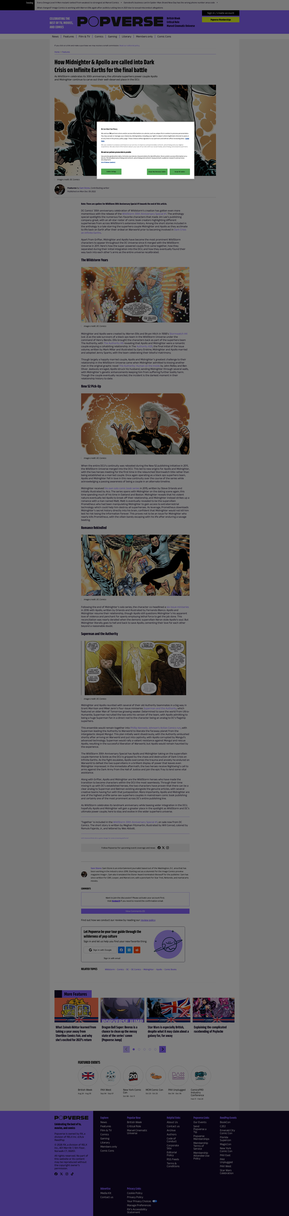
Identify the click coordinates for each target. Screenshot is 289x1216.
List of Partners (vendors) (108, 162)
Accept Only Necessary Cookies (157, 172)
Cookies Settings (111, 171)
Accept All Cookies (180, 172)
